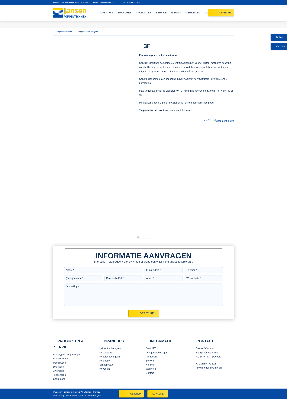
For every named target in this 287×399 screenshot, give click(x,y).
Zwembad (58, 371)
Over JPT (151, 348)
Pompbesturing (61, 358)
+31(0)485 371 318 (206, 363)
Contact (150, 373)
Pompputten (59, 363)
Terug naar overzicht (63, 32)
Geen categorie (92, 32)
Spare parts (59, 379)
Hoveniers (104, 368)
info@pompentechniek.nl (103, 2)
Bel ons (280, 37)
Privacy (96, 392)
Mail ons (280, 46)
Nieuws (150, 364)
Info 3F (207, 120)
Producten (151, 356)
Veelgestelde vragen (157, 352)
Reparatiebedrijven (109, 356)
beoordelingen (92, 395)
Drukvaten (58, 367)
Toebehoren (59, 375)
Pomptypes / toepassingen (67, 354)
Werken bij (151, 368)
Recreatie (104, 360)
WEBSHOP (135, 394)
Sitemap (87, 392)
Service (150, 360)
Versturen (148, 313)
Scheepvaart (106, 364)
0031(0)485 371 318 (131, 2)
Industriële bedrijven (110, 348)
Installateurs (105, 352)
